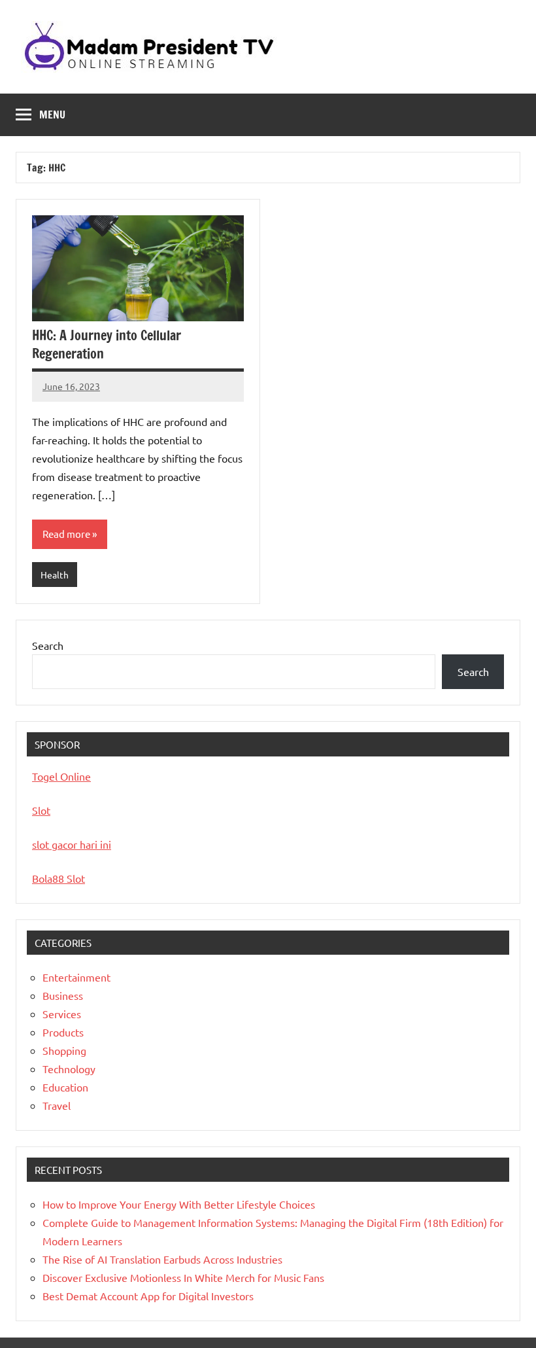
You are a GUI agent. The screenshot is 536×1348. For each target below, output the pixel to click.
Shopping (64, 1050)
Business (62, 995)
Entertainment (76, 977)
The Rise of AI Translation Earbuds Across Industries (162, 1259)
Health (55, 574)
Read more (66, 533)
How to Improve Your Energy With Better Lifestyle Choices (178, 1204)
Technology (68, 1068)
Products (63, 1031)
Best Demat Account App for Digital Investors (148, 1295)
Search (47, 645)
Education (65, 1086)
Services (61, 1013)
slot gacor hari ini (71, 844)
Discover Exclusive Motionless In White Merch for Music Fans (183, 1277)
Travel (56, 1105)
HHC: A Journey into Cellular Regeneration (106, 344)
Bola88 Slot (58, 878)
